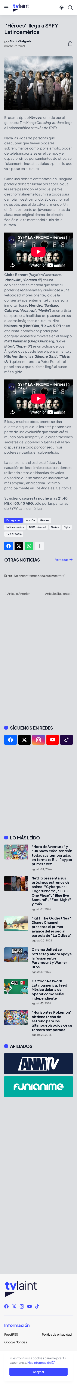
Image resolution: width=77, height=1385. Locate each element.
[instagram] (38, 740)
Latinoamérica (15, 527)
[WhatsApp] (29, 546)
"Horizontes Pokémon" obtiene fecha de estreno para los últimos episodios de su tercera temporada (52, 1021)
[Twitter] (19, 546)
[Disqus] (38, 660)
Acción (30, 520)
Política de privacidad (57, 1334)
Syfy (67, 527)
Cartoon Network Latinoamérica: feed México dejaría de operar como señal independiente (49, 989)
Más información (39, 1362)
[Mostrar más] (39, 546)
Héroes (44, 520)
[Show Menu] (6, 7)
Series (55, 527)
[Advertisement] (38, 789)
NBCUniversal (37, 527)
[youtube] (52, 740)
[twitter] (24, 740)
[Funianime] (38, 1086)
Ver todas (61, 560)
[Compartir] (68, 43)
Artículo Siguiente (57, 593)
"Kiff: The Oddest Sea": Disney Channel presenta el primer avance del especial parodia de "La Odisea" (52, 927)
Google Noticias (15, 1342)
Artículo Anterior (18, 593)
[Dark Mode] (61, 7)
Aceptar (38, 1372)
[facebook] (10, 740)
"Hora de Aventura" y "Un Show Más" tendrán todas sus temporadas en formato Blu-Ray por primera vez (52, 855)
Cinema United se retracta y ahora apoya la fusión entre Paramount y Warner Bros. (52, 958)
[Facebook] (8, 546)
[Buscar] (70, 7)
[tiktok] (66, 740)
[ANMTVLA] (38, 1063)
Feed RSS (11, 1334)
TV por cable (14, 534)
